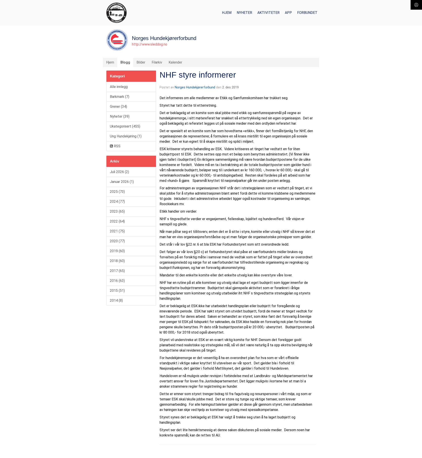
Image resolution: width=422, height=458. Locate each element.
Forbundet (307, 13)
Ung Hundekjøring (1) (126, 136)
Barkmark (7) (119, 97)
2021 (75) (117, 231)
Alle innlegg (119, 87)
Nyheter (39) (119, 116)
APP (288, 13)
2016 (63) (117, 281)
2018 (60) (117, 261)
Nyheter (244, 13)
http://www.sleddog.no (149, 44)
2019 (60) (117, 251)
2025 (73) (117, 192)
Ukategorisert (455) (125, 126)
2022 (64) (117, 221)
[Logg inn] (416, 5)
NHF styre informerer (198, 74)
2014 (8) (116, 300)
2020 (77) (117, 241)
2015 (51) (117, 290)
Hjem (226, 13)
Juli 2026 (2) (119, 172)
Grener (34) (118, 106)
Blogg (125, 62)
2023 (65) (117, 211)
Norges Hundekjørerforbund (195, 87)
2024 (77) (117, 201)
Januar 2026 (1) (122, 182)
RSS (116, 146)
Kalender (175, 62)
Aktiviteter (268, 13)
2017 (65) (117, 271)
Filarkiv (157, 62)
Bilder (140, 62)
